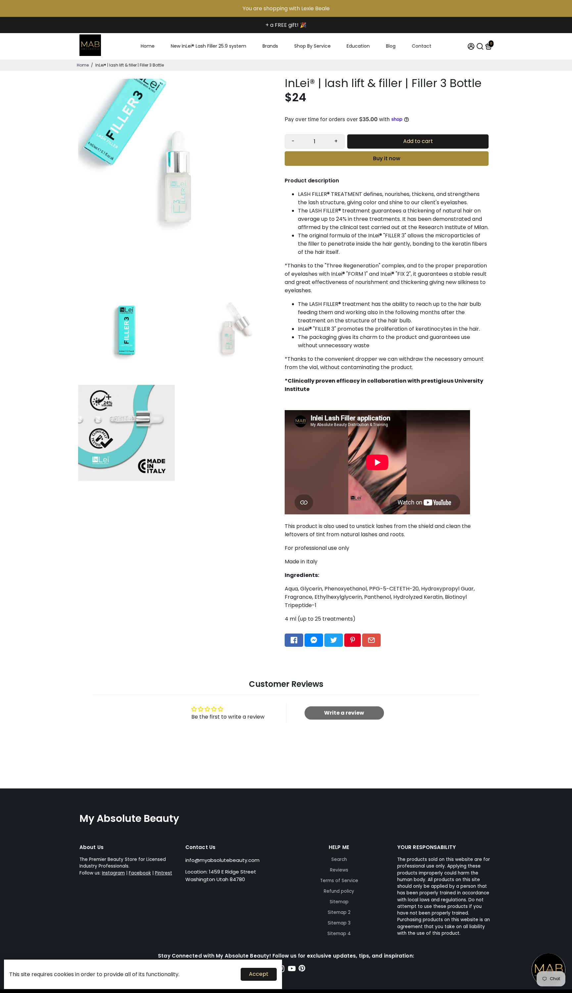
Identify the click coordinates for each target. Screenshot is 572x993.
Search (339, 859)
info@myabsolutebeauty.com (222, 860)
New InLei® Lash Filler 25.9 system (208, 46)
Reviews (339, 870)
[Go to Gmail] (371, 640)
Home (148, 46)
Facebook (140, 873)
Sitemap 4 (339, 933)
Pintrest (163, 873)
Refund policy (339, 891)
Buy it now (386, 158)
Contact (421, 46)
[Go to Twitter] (333, 640)
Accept (258, 974)
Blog (391, 46)
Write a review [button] (344, 713)
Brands (270, 46)
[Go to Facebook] (294, 640)
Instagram (113, 873)
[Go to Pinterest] (352, 640)
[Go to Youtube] (292, 969)
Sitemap (339, 902)
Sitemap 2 (339, 912)
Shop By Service (312, 46)
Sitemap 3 (339, 923)
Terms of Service (339, 880)
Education (358, 46)
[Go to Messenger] (314, 640)
